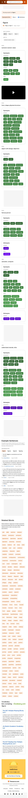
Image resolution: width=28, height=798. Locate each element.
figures (9, 451)
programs (10, 658)
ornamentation (13, 177)
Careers (11, 788)
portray (4, 652)
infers (21, 620)
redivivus (13, 769)
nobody (6, 248)
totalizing (4, 693)
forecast (10, 607)
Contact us (17, 788)
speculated (12, 680)
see (17, 361)
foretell (21, 604)
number (6, 61)
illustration (6, 174)
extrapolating (13, 598)
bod (5, 119)
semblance (15, 674)
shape (9, 677)
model (10, 159)
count (15, 281)
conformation (7, 125)
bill (14, 544)
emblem (21, 171)
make (10, 626)
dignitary (13, 229)
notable (13, 232)
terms (12, 73)
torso (20, 141)
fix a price (18, 299)
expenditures (5, 595)
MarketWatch (7, 458)
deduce (16, 566)
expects (16, 592)
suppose (11, 364)
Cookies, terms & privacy (13, 791)
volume (10, 696)
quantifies (11, 664)
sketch (15, 184)
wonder (20, 407)
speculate (4, 680)
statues (4, 683)
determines (16, 570)
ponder (10, 648)
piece (11, 180)
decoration (19, 165)
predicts (16, 652)
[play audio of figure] (3, 25)
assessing (11, 541)
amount (6, 58)
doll (16, 579)
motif (17, 174)
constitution (16, 125)
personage (19, 232)
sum (20, 61)
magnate (4, 626)
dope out (12, 299)
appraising (12, 538)
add (5, 272)
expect (10, 592)
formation (4, 604)
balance (10, 544)
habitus (20, 611)
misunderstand (8, 413)
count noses (15, 296)
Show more (7, 40)
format (18, 601)
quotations (18, 664)
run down (13, 302)
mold (13, 174)
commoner (7, 254)
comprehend (12, 370)
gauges (14, 611)
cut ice (6, 299)
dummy (21, 579)
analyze (4, 535)
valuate (4, 696)
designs (10, 570)
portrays (16, 648)
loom (17, 623)
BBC (5, 485)
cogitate (4, 554)
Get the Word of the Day (13, 776)
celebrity (6, 229)
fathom (6, 361)
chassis (10, 122)
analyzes (19, 532)
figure (3, 451)
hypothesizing (14, 614)
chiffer (6, 79)
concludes (17, 554)
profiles (19, 655)
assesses (18, 541)
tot (5, 290)
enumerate (7, 284)
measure (18, 630)
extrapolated (5, 601)
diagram (12, 168)
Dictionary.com (24, 2)
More (14, 17)
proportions (13, 138)
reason (6, 379)
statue (20, 184)
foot (13, 284)
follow (5, 376)
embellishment (13, 171)
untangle (14, 382)
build (14, 119)
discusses (10, 579)
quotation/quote (6, 667)
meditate (4, 633)
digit (10, 70)
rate (16, 61)
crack (19, 370)
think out (14, 394)
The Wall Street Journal (9, 466)
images (4, 620)
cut (20, 563)
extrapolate (5, 598)
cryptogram (14, 563)
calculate (4, 548)
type (16, 693)
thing (22, 686)
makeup (21, 626)
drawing (18, 168)
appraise (20, 538)
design (4, 570)
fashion (13, 601)
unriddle (20, 394)
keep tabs (6, 302)
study (19, 683)
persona (11, 645)
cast (5, 122)
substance (13, 141)
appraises (4, 541)
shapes (4, 677)
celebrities (5, 551)
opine (20, 376)
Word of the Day (13, 767)
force (18, 229)
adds (7, 532)
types (20, 693)
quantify (4, 664)
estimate (10, 272)
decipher (6, 373)
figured (15, 451)
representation (8, 184)
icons (21, 614)
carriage (19, 119)
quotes (14, 667)
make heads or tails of (9, 391)
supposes (4, 686)
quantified (11, 661)
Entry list (5, 788)
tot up (15, 305)
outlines (4, 642)
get (10, 376)
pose (17, 134)
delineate (22, 566)
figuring (21, 451)
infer (3, 623)
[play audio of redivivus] (8, 772)
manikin (4, 630)
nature (19, 636)
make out (19, 391)
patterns (4, 645)
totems (11, 693)
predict (10, 652)
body (9, 119)
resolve (12, 361)
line (8, 623)
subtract (18, 318)
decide (4, 566)
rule (11, 379)
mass (10, 131)
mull (9, 636)
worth (17, 73)
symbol (6, 64)
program (4, 661)
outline (6, 134)
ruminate (4, 674)
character (12, 58)
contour (20, 560)
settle (21, 361)
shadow (20, 138)
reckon (6, 287)
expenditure (14, 595)
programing (17, 658)
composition (11, 165)
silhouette (6, 141)
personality (19, 223)
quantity (18, 661)
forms (10, 604)
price (11, 61)
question (13, 407)
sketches (20, 677)
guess (16, 272)
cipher (5, 70)
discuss (4, 579)
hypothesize (5, 614)
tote (19, 290)
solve (5, 364)
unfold (15, 379)
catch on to (7, 388)
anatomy (6, 116)
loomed (12, 623)
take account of (8, 305)
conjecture (5, 560)
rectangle (4, 671)
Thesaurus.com (5, 2)
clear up (14, 388)
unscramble (7, 382)
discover (20, 358)
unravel (21, 379)
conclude (6, 358)
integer (15, 70)
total (11, 64)
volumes (16, 696)
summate (16, 287)
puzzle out (6, 394)
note (9, 639)
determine (13, 358)
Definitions (22, 17)
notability (6, 232)
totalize (14, 290)
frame (5, 131)
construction (13, 560)
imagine (16, 620)
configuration (17, 122)
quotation (6, 73)
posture (6, 138)
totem (7, 689)
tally (21, 287)
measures (11, 633)
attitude (21, 116)
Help (22, 788)
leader (12, 223)
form (16, 607)
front (3, 611)
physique (12, 134)
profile (4, 658)
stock (15, 683)
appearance (14, 116)
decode (13, 373)
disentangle (19, 373)
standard (19, 680)
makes (15, 626)
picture (4, 648)
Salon (5, 477)
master (15, 376)
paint (15, 642)
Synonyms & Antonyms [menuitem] (7, 17)
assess (4, 544)
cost (18, 58)
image (5, 159)
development (15, 128)
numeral (21, 639)
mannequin (11, 630)
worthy (20, 235)
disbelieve (6, 407)
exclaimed (17, 589)
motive (6, 177)
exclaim (11, 589)
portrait (17, 180)
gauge (8, 611)
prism (13, 655)
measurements (17, 131)
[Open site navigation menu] (2, 2)
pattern (6, 180)
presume (22, 652)
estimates (4, 589)
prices (3, 655)
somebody (13, 235)
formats (4, 607)
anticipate (18, 535)
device (6, 168)
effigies (4, 582)
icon (3, 617)
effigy (5, 171)
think (16, 364)
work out (6, 275)
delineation (7, 128)
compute (11, 554)
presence (6, 235)
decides (10, 566)
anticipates (11, 535)
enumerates (13, 585)
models (4, 636)
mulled (13, 636)
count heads (7, 296)
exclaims (4, 592)
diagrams (16, 576)
